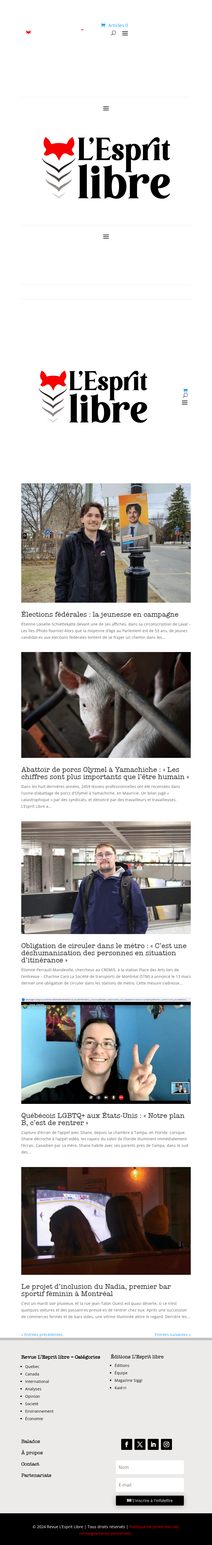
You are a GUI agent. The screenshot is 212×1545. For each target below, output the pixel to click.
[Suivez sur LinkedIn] (153, 1444)
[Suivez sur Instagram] (166, 1444)
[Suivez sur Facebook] (126, 1444)
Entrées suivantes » (173, 1334)
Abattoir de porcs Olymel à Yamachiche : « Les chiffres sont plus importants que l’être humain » (105, 773)
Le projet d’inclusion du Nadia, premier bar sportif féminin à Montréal (96, 1290)
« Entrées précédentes (42, 1334)
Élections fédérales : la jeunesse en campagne (100, 614)
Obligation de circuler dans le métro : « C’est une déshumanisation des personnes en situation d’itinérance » (104, 953)
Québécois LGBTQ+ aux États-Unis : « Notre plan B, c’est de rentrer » (103, 1119)
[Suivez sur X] (139, 1444)
